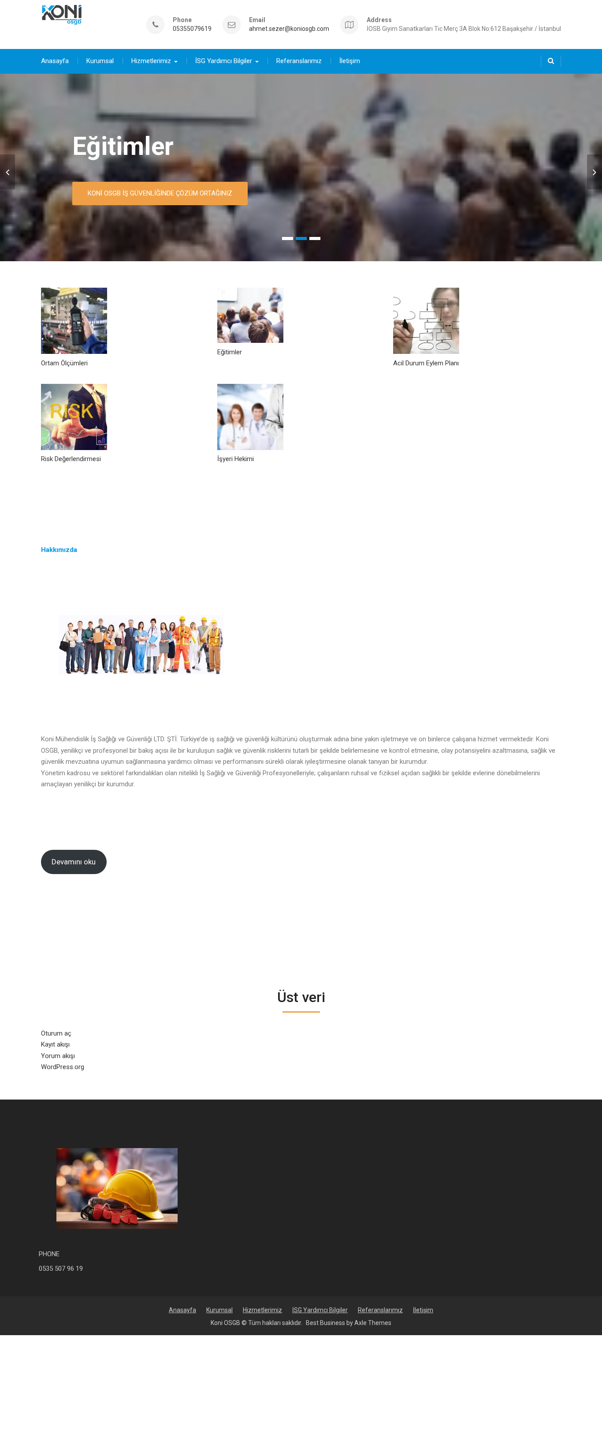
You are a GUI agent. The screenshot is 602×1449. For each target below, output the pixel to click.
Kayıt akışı (55, 1044)
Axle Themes (372, 1322)
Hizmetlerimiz (151, 61)
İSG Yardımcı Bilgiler (223, 61)
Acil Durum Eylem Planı (426, 363)
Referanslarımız (299, 61)
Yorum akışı (58, 1056)
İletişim (349, 61)
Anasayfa (55, 61)
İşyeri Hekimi (235, 459)
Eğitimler (123, 146)
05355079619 (192, 28)
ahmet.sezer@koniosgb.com (289, 28)
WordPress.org (62, 1067)
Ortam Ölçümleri (64, 363)
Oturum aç (56, 1033)
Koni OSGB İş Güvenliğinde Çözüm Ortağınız (160, 193)
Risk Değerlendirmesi (71, 459)
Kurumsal (100, 61)
